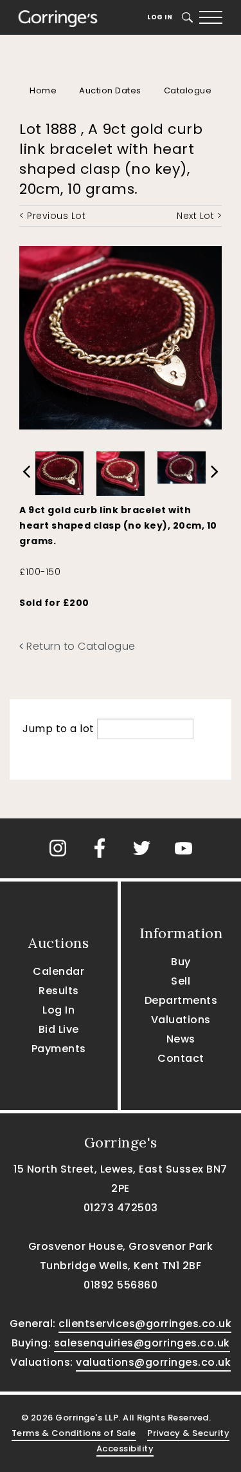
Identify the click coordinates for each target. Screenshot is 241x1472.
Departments (181, 1000)
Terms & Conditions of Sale (74, 1433)
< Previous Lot (52, 215)
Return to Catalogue (80, 646)
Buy (181, 961)
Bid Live (59, 1029)
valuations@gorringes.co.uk (153, 1362)
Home (43, 90)
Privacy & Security (188, 1433)
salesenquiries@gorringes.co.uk (142, 1342)
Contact (180, 1058)
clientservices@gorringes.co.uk (144, 1323)
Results (59, 990)
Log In (159, 17)
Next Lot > (199, 215)
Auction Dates (110, 90)
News (180, 1039)
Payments (58, 1048)
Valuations (181, 1019)
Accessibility (125, 1448)
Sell (180, 981)
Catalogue (188, 90)
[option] (59, 470)
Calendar (58, 971)
